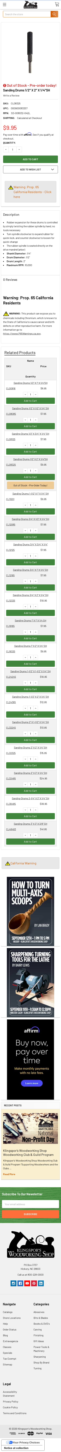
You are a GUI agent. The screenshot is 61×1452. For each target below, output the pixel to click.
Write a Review (11, 95)
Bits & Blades (41, 1317)
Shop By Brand (41, 1362)
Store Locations (12, 1317)
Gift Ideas (39, 1341)
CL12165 (10, 575)
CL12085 (10, 524)
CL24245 (11, 676)
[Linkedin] (41, 1283)
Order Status (9, 1329)
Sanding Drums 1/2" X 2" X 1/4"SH (30, 459)
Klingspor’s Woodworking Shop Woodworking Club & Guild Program (28, 1152)
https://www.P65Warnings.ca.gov (22, 333)
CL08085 (11, 413)
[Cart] (57, 4)
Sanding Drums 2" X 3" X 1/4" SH (30, 772)
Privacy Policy (10, 1401)
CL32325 (11, 752)
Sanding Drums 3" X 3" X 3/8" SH (30, 823)
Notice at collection (16, 1448)
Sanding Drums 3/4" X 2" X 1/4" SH (30, 595)
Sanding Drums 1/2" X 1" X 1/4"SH (30, 382)
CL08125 (10, 439)
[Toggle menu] (4, 4)
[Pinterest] (34, 1283)
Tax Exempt (9, 1358)
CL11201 (10, 499)
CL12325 (10, 600)
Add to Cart (30, 400)
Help (5, 1323)
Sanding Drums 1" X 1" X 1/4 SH (30, 620)
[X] (48, 1283)
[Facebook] (20, 1283)
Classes (7, 1346)
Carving (38, 1329)
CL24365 (11, 702)
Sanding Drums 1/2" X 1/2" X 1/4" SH (30, 408)
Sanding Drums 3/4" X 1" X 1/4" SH (30, 569)
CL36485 (11, 803)
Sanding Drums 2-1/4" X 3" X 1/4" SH (30, 798)
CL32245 (11, 727)
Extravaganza (10, 1341)
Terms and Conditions (15, 1413)
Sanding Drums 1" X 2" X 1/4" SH (30, 645)
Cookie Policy (10, 1407)
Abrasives (39, 1311)
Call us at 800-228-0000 (31, 1274)
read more (9, 1174)
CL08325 (11, 464)
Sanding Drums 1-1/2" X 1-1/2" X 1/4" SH (30, 671)
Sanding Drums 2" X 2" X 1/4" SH (30, 747)
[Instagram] (13, 1283)
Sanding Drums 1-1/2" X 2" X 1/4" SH (30, 696)
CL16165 (10, 625)
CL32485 (11, 778)
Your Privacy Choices (26, 1442)
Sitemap (7, 1364)
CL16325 (10, 651)
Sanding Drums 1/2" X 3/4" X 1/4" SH (30, 433)
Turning (37, 1368)
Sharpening (40, 1356)
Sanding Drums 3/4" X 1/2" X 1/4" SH (30, 518)
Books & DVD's (42, 1323)
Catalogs (8, 1311)
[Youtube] (27, 1283)
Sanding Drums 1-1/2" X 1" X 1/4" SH (31, 493)
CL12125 (10, 549)
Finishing (38, 1335)
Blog (5, 1335)
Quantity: (9, 142)
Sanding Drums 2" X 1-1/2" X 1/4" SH (30, 722)
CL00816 (10, 388)
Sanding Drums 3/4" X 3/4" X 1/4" (30, 544)
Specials (7, 1352)
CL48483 (11, 829)
